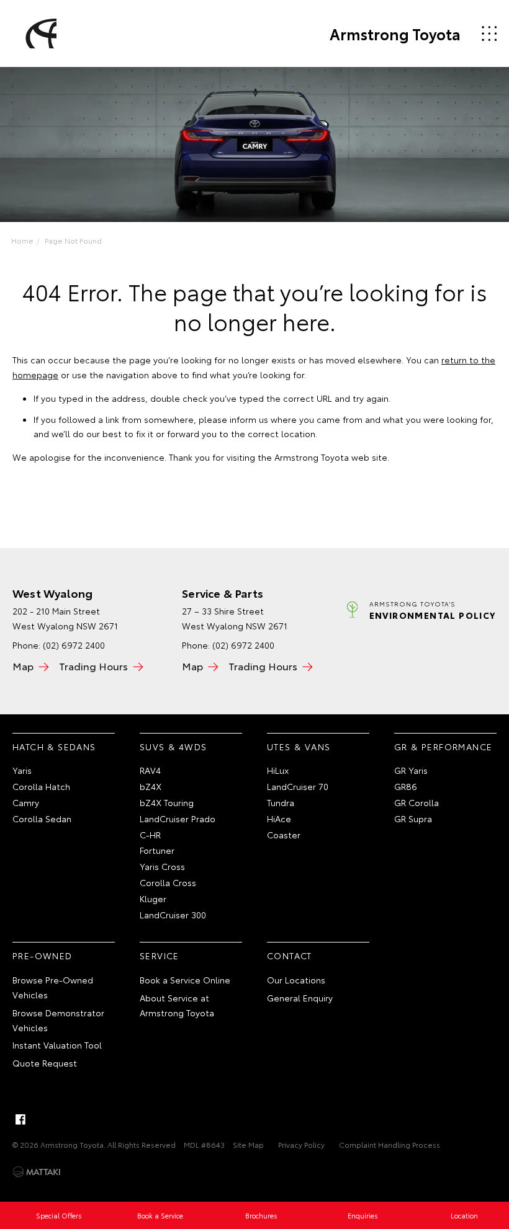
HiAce (279, 818)
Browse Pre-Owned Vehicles (52, 987)
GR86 (405, 786)
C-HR (150, 834)
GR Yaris (411, 770)
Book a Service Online (185, 980)
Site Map (248, 1144)
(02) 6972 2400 (74, 645)
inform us (249, 419)
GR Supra (413, 818)
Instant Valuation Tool (57, 1045)
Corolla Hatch (41, 786)
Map (23, 666)
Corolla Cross (168, 882)
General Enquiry (300, 998)
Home (22, 240)
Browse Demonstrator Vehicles (58, 1020)
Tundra (280, 802)
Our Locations (296, 980)
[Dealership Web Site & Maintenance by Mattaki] (36, 1172)
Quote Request (44, 1063)
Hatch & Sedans (54, 746)
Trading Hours (93, 666)
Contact (289, 955)
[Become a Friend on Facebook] (20, 1119)
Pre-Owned (42, 955)
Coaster (283, 834)
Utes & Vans (298, 746)
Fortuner (157, 850)
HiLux (278, 770)
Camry (25, 802)
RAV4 (150, 770)
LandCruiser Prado (177, 818)
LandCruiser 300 (173, 914)
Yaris (22, 770)
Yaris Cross (162, 866)
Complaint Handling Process (389, 1144)
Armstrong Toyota (395, 33)
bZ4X (150, 786)
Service (159, 955)
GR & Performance (443, 746)
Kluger (153, 898)
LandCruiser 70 (297, 786)
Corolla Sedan (41, 818)
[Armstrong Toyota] (39, 33)
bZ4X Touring (167, 802)
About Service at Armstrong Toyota (177, 1005)
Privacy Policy (301, 1144)
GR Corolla (416, 802)
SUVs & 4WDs (173, 746)
